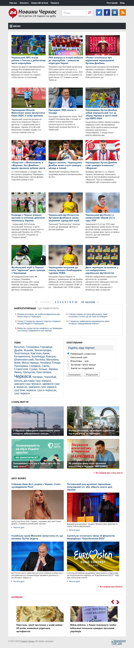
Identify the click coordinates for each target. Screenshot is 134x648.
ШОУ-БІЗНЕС (18, 478)
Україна (53, 369)
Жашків (28, 350)
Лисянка (40, 359)
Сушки (33, 369)
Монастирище (30, 362)
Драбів (18, 350)
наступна (90, 301)
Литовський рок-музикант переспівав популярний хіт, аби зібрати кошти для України (89, 487)
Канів (46, 353)
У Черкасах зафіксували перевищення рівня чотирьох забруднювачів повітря (89, 322)
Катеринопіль (22, 356)
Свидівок (34, 366)
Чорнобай (50, 377)
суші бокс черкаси (25, 390)
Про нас (13, 3)
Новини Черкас (27, 641)
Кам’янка (36, 353)
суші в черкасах (46, 390)
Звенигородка (42, 350)
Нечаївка (45, 362)
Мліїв (17, 362)
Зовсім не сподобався (82, 368)
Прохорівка (21, 366)
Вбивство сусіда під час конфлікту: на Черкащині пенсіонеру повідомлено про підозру (39, 329)
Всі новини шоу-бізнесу (111, 587)
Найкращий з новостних (83, 353)
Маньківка (52, 359)
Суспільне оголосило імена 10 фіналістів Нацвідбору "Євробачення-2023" (91, 537)
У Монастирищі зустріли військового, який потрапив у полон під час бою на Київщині (88, 315)
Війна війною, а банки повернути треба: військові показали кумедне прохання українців (93, 628)
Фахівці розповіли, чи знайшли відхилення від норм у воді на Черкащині (38, 315)
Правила (55, 3)
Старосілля (21, 369)
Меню (16, 26)
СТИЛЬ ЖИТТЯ (19, 402)
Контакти (24, 3)
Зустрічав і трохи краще (83, 364)
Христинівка (43, 372)
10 (76, 301)
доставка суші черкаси (37, 380)
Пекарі (56, 362)
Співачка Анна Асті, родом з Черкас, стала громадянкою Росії (35, 485)
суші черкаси (22, 393)
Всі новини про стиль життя (109, 473)
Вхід (122, 3)
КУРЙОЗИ (16, 597)
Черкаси (22, 376)
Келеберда (38, 356)
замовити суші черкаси (42, 387)
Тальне (43, 369)
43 (82, 301)
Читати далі (18, 527)
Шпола (18, 380)
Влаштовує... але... (80, 361)
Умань (18, 372)
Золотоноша (21, 353)
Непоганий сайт (78, 357)
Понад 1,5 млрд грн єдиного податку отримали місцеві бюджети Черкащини (39, 322)
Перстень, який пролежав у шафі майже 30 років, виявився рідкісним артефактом (39, 628)
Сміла (45, 366)
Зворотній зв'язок (39, 3)
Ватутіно (19, 347)
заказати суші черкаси (27, 383)
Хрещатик (29, 372)
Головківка (32, 347)
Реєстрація (112, 3)
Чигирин (38, 377)
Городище (46, 347)
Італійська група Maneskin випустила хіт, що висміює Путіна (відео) (37, 537)
